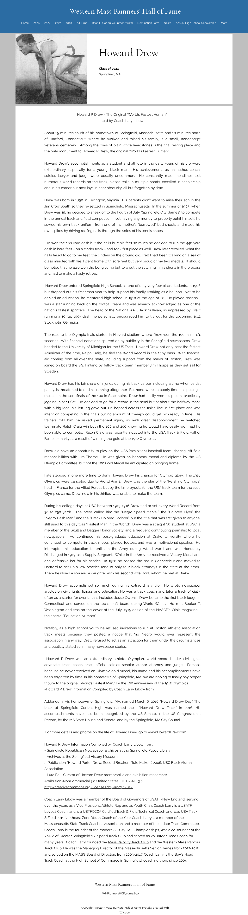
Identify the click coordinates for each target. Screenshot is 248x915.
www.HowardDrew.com (167, 732)
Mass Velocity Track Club (128, 842)
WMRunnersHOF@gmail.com (121, 893)
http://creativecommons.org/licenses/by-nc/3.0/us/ (88, 787)
